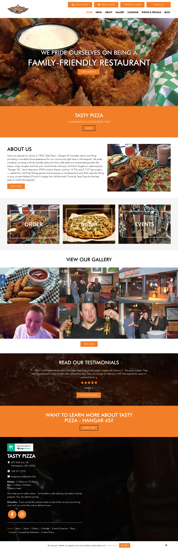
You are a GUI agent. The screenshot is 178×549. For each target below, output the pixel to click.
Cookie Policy (111, 545)
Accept (125, 545)
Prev (6, 380)
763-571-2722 (81, 5)
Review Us (158, 5)
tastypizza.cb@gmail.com (23, 476)
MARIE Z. (89, 388)
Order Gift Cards (132, 5)
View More (89, 344)
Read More (16, 186)
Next (172, 380)
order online (29, 493)
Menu (89, 128)
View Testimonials (88, 395)
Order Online (108, 5)
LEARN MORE (89, 428)
